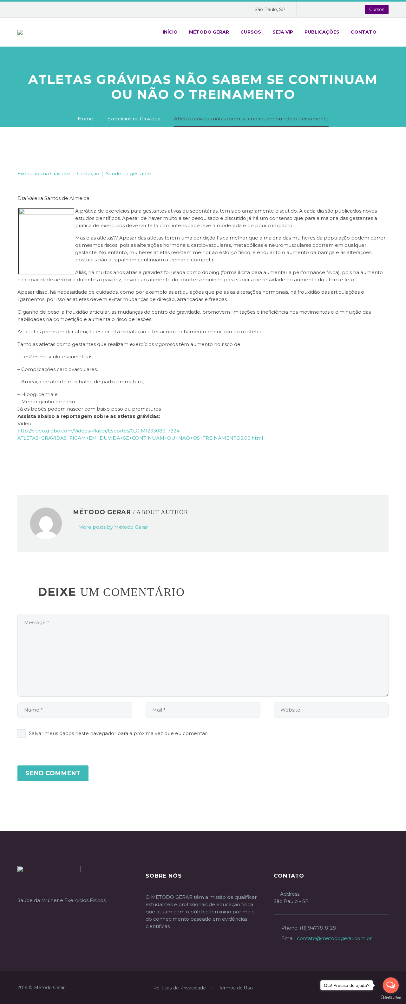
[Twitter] (31, 463)
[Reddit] (69, 463)
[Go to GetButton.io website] (391, 997)
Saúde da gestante (128, 173)
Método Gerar (209, 32)
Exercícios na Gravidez (43, 173)
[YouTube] (330, 9)
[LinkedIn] (59, 463)
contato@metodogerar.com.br (334, 938)
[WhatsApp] (339, 9)
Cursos (376, 9)
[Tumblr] (50, 463)
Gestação (88, 173)
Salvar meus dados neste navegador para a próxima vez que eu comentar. (118, 733)
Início (170, 32)
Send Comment (53, 773)
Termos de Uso (236, 988)
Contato (364, 32)
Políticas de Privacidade (179, 988)
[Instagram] (320, 9)
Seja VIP (282, 32)
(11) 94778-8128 (318, 928)
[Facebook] (311, 9)
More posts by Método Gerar (113, 527)
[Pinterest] (40, 463)
